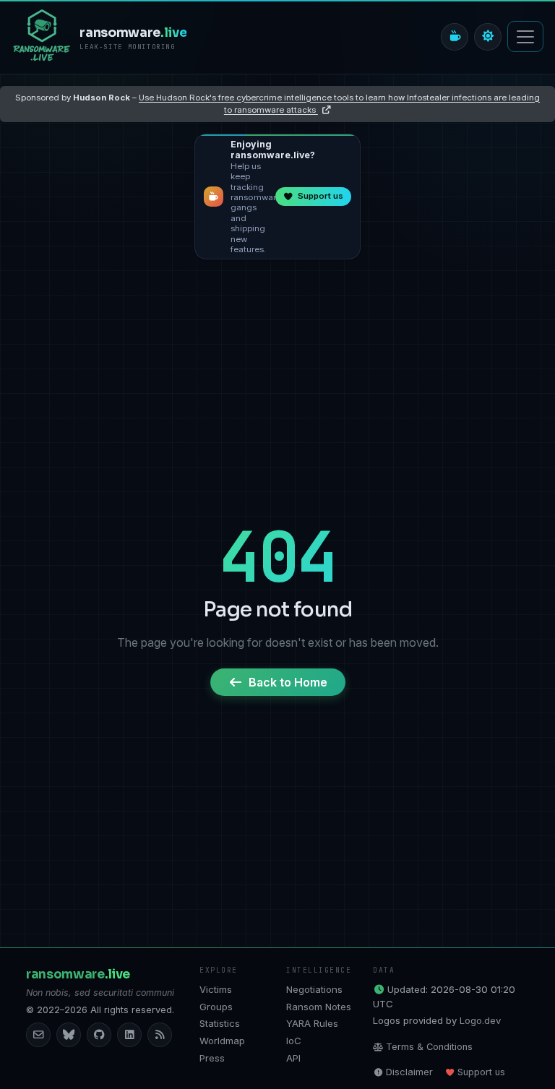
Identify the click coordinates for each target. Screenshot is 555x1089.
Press (212, 1058)
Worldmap (222, 1040)
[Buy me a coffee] (454, 37)
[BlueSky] (68, 1035)
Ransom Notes (318, 1006)
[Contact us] (38, 1035)
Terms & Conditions (429, 1046)
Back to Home (288, 682)
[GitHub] (99, 1035)
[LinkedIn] (129, 1035)
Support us (481, 1072)
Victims (215, 989)
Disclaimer (409, 1072)
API (293, 1058)
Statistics (219, 1023)
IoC (293, 1040)
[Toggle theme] (488, 37)
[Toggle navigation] (525, 36)
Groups (216, 1006)
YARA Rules (312, 1023)
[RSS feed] (159, 1035)
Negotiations (314, 989)
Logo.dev (480, 1020)
